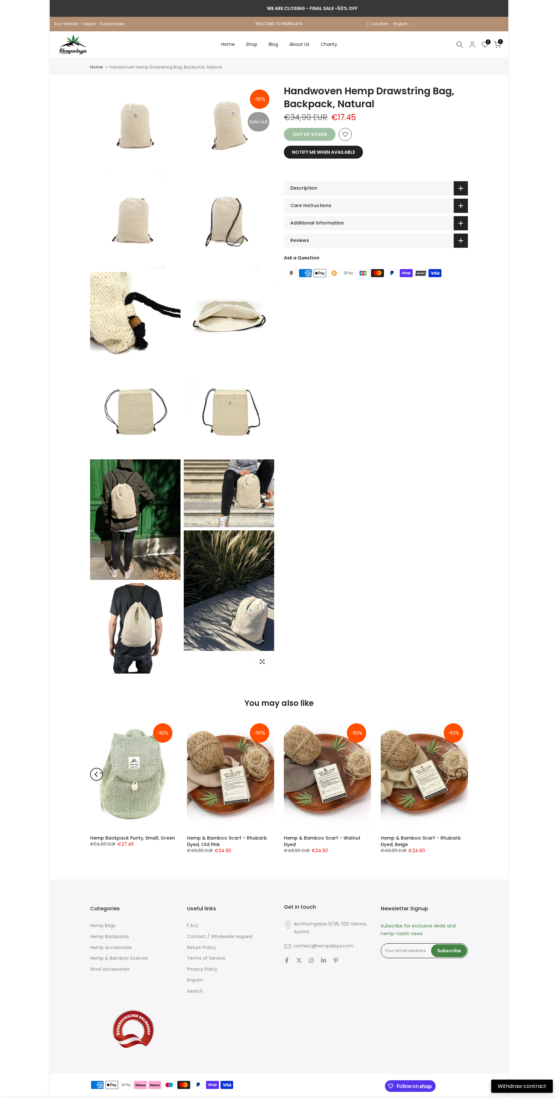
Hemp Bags (103, 926)
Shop (251, 44)
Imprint (195, 980)
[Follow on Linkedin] (323, 960)
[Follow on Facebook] (287, 960)
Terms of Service (206, 958)
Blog (273, 44)
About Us (299, 44)
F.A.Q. (193, 926)
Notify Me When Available (323, 152)
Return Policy (201, 948)
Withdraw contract (522, 1086)
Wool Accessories (109, 969)
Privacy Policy (202, 969)
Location (379, 23)
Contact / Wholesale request (220, 937)
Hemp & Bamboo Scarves (119, 958)
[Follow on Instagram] (311, 960)
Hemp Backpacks (109, 937)
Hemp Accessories (111, 948)
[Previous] (96, 774)
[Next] (461, 774)
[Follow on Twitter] (299, 960)
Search (195, 991)
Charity (329, 44)
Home (228, 44)
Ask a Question (301, 258)
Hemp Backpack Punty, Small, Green (132, 838)
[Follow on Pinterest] (336, 960)
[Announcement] (279, 8)
